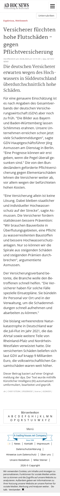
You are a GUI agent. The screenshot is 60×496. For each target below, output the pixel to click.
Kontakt (28, 443)
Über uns (45, 454)
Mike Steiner (41, 460)
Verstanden (14, 489)
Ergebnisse (8, 21)
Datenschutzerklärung (28, 449)
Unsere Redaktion (20, 460)
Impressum (43, 443)
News (17, 443)
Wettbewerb (21, 21)
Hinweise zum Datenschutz (21, 454)
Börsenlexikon (30, 412)
